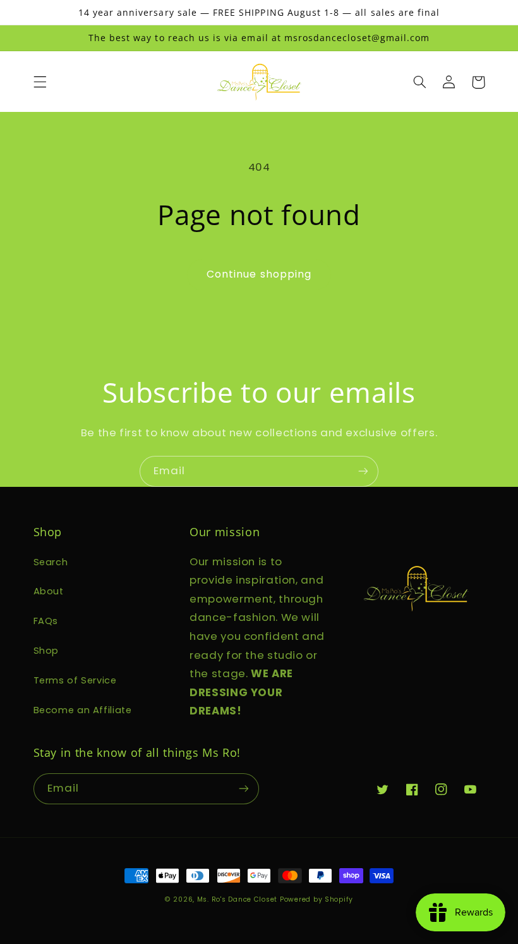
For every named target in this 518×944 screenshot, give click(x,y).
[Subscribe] (363, 471)
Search (50, 562)
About (48, 591)
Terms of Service (75, 680)
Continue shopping (259, 274)
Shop (46, 650)
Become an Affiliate (82, 710)
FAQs (46, 621)
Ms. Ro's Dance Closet (238, 899)
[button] (39, 82)
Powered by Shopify (316, 899)
